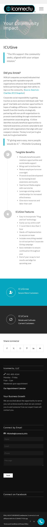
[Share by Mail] (40, 348)
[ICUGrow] (11, 292)
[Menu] (40, 9)
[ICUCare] (11, 319)
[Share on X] (13, 348)
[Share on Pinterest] (27, 348)
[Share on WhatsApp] (20, 348)
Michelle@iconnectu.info (17, 433)
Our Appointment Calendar (15, 388)
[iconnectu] (19, 9)
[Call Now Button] (41, 521)
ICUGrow (23, 288)
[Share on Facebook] (7, 348)
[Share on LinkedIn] (33, 348)
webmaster (24, 515)
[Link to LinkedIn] (34, 521)
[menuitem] (40, 9)
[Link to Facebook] (30, 521)
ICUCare (23, 316)
